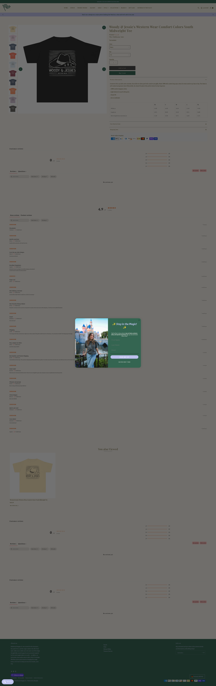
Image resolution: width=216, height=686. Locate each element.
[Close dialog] (139, 320)
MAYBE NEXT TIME (124, 362)
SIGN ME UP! (124, 357)
